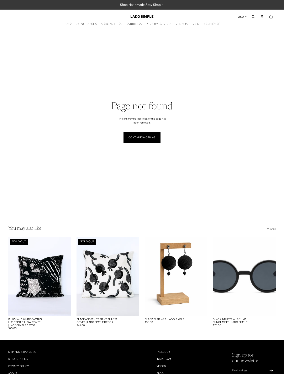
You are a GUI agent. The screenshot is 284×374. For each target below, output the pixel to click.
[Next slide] (65, 276)
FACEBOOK (163, 352)
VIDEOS (161, 366)
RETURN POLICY (18, 359)
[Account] (262, 16)
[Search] (253, 16)
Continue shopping (142, 137)
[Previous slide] (14, 276)
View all (271, 229)
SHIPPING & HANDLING (22, 352)
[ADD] (201, 309)
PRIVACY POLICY (18, 366)
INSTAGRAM (164, 359)
